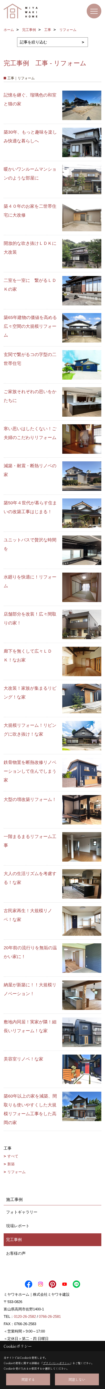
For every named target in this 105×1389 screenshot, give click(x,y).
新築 (11, 1164)
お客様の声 (16, 1253)
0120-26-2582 (25, 1316)
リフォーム (16, 1172)
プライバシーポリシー (56, 1363)
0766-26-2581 (50, 1316)
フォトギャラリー (21, 1212)
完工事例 (14, 1240)
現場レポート (18, 1226)
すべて (12, 1156)
